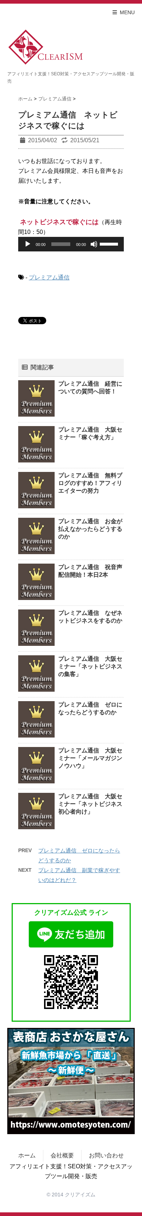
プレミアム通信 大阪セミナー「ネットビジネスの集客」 (90, 666)
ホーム (27, 1155)
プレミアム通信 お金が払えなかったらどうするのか (90, 529)
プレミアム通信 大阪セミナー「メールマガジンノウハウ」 (90, 758)
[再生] (27, 244)
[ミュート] (94, 244)
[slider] (110, 243)
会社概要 (62, 1155)
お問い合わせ (106, 1155)
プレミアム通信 (49, 277)
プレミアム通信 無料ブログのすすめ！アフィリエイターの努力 (90, 483)
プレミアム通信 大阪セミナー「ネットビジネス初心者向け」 (90, 804)
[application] (71, 244)
